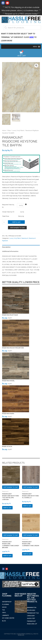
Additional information (10, 251)
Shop (9, 130)
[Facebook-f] (3, 569)
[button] (35, 46)
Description (6, 247)
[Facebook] (3, 3)
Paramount (24, 238)
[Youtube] (7, 3)
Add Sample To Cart (17, 227)
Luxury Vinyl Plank (18, 130)
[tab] (21, 247)
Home (4, 130)
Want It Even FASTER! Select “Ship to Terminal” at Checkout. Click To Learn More (19, 37)
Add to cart (16, 222)
